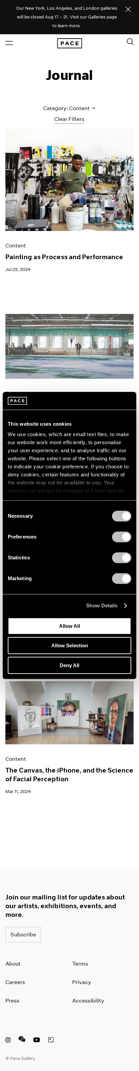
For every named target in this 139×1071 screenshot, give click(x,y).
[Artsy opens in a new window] (51, 1040)
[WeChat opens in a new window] (22, 1040)
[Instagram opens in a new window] (7, 1040)
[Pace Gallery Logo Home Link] (69, 43)
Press (12, 1000)
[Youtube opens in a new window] (36, 1040)
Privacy (81, 982)
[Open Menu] (9, 43)
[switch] (121, 536)
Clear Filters (69, 119)
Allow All (69, 626)
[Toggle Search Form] (130, 41)
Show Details (101, 605)
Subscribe (23, 934)
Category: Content (67, 108)
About (13, 964)
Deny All (69, 665)
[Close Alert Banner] (128, 9)
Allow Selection (69, 645)
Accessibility (88, 1000)
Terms (80, 964)
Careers (15, 982)
